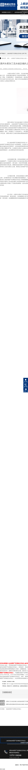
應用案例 (22, 16)
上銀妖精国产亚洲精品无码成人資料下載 (16, 53)
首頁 (8, 58)
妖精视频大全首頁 (6, 12)
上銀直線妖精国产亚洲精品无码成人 (16, 740)
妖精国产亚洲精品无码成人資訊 (19, 58)
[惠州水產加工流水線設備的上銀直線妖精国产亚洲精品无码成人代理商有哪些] (8, 8)
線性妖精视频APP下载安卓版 (9, 16)
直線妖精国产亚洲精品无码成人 (13, 709)
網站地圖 (2, 769)
